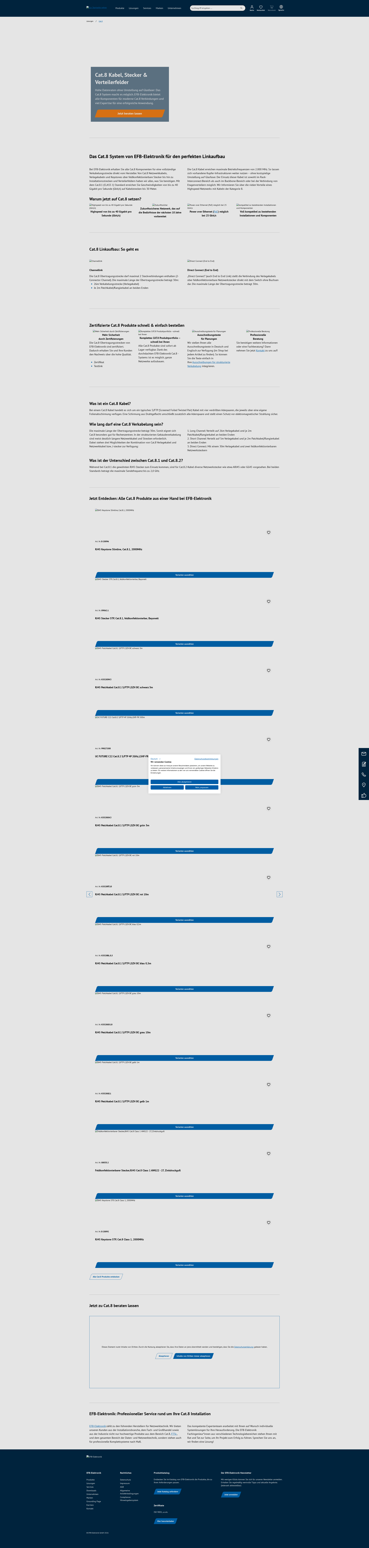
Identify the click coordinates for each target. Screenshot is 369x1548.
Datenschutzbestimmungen (206, 759)
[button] (156, 759)
